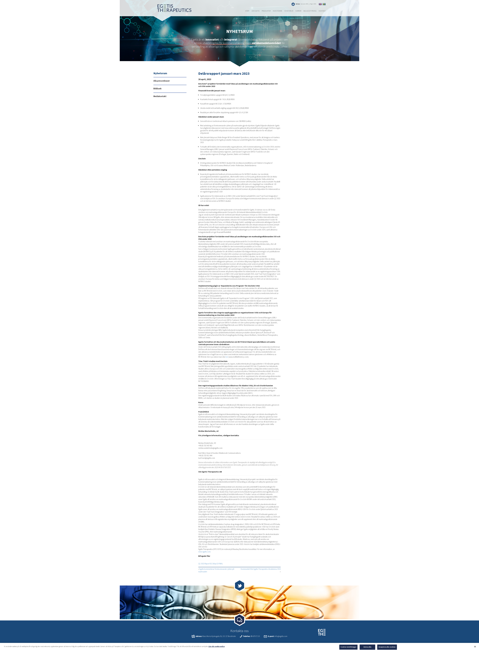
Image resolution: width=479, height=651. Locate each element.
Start (247, 11)
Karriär (298, 11)
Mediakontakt (159, 96)
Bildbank (157, 88)
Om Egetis (255, 11)
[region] (239, 647)
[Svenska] (324, 4)
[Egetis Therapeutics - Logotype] (172, 10)
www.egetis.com (204, 551)
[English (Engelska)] (320, 4)
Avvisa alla (367, 647)
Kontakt (322, 11)
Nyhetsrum (288, 11)
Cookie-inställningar (348, 647)
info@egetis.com (281, 636)
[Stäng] (475, 646)
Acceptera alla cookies (387, 647)
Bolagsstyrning (309, 11)
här (226, 357)
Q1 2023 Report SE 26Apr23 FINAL (210, 563)
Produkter (266, 11)
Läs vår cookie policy (216, 646)
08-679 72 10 (255, 636)
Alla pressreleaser (161, 80)
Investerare (277, 11)
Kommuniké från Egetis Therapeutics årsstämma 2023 (261, 569)
